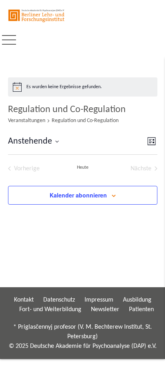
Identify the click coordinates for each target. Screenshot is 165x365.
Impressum (99, 300)
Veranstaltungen (26, 121)
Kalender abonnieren (78, 195)
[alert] (82, 87)
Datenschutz (59, 300)
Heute (83, 167)
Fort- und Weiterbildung (50, 309)
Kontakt (24, 300)
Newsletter (105, 309)
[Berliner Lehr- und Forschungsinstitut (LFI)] (36, 16)
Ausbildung (137, 300)
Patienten (141, 309)
